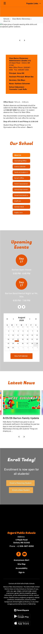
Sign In (22, 572)
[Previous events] (19, 307)
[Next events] (23, 307)
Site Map (21, 564)
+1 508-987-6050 (25, 546)
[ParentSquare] (21, 610)
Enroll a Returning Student (20, 483)
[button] (33, 3)
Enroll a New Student (21, 490)
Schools (6, 19)
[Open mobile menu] (4, 3)
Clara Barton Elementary (21, 19)
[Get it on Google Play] (21, 616)
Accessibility (21, 568)
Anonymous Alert (21, 560)
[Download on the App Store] (21, 623)
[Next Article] (24, 436)
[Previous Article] (19, 436)
